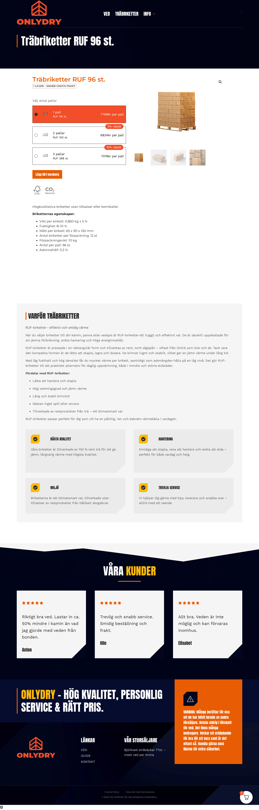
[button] (220, 82)
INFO (147, 13)
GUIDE (86, 755)
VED (107, 13)
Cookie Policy (111, 792)
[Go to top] (1, 807)
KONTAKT (88, 761)
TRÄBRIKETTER (126, 13)
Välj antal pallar (44, 100)
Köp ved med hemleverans (140, 792)
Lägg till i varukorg (47, 174)
